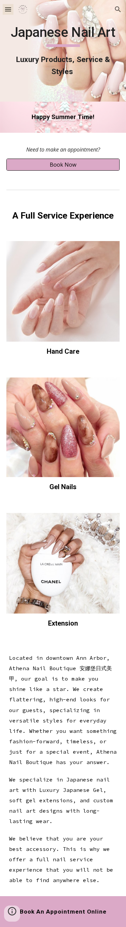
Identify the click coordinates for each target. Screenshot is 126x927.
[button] (8, 9)
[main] (63, 50)
